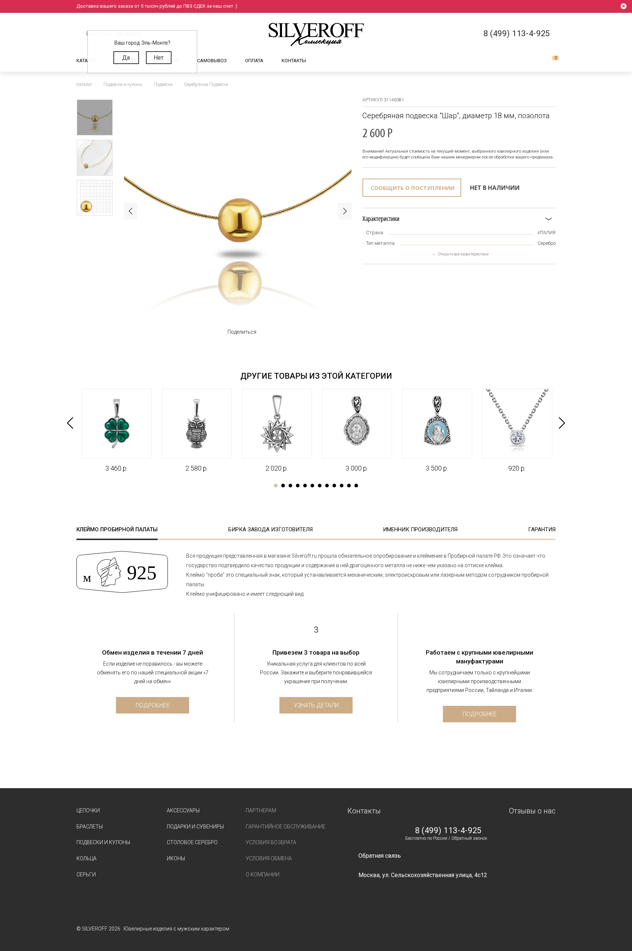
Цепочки (88, 810)
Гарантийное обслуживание (286, 827)
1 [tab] (276, 485)
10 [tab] (341, 485)
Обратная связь (379, 855)
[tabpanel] (116, 431)
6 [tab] (312, 485)
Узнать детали (316, 705)
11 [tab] (349, 485)
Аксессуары (183, 810)
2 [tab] (283, 485)
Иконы (176, 858)
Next (344, 211)
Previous (130, 211)
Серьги (86, 874)
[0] (550, 61)
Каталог (86, 60)
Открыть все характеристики (463, 254)
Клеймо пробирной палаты (117, 529)
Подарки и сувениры (195, 827)
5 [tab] (305, 485)
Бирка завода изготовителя (270, 529)
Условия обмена (269, 858)
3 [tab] (290, 485)
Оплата (254, 60)
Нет (158, 57)
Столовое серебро (192, 842)
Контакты (294, 60)
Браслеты (89, 827)
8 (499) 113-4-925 (448, 830)
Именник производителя (420, 529)
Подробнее (153, 705)
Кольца (86, 858)
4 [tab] (298, 485)
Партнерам (261, 810)
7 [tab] (319, 485)
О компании (262, 874)
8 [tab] (327, 485)
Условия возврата (271, 842)
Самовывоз (212, 60)
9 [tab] (334, 485)
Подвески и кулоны (103, 842)
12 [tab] (356, 485)
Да (126, 57)
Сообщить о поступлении (412, 187)
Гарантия (542, 529)
